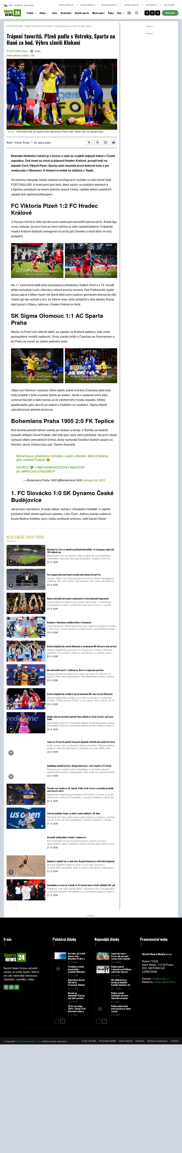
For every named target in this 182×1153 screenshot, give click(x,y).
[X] (157, 12)
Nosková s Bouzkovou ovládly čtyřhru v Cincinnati (69, 622)
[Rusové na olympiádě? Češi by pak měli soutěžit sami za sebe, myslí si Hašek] (60, 995)
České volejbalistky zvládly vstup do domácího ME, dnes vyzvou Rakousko (80, 693)
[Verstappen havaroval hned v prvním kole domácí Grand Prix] (26, 579)
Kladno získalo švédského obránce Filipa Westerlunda (119, 995)
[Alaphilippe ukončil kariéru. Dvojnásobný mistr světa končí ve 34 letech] (26, 770)
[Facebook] (146, 12)
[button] (136, 13)
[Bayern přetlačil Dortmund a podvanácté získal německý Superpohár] (26, 603)
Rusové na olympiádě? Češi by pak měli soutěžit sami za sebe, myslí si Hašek (76, 998)
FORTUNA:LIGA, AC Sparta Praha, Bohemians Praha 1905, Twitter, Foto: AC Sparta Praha (59, 131)
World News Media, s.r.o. (29, 1041)
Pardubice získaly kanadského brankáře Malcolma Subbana (76, 970)
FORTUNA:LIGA (14, 25)
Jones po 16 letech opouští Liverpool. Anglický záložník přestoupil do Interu (81, 741)
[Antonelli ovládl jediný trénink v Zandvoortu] (26, 842)
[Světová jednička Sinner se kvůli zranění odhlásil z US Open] (26, 818)
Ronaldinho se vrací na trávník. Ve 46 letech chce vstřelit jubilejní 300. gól (81, 885)
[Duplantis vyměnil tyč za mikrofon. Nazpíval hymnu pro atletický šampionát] (26, 866)
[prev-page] (9, 907)
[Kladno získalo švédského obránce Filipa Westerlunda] (103, 995)
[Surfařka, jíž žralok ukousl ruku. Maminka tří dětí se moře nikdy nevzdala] (60, 955)
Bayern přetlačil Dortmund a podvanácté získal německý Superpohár (78, 598)
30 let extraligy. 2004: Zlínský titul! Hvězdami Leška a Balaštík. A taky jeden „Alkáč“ (77, 1011)
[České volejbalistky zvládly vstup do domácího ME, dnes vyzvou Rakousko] (26, 698)
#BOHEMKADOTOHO (53, 467)
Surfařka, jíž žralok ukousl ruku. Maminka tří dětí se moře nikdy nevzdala (77, 957)
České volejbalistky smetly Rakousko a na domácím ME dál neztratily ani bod (81, 646)
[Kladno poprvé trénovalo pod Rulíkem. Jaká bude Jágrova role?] (103, 969)
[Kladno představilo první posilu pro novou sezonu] (103, 1009)
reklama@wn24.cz (165, 982)
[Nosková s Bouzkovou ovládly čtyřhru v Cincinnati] (26, 627)
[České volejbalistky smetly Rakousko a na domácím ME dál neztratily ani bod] (26, 651)
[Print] (113, 142)
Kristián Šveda (22, 142)
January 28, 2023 (94, 480)
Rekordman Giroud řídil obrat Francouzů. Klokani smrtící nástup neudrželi (76, 985)
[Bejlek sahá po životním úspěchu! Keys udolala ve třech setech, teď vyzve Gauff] (26, 722)
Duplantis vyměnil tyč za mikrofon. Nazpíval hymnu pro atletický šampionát (81, 861)
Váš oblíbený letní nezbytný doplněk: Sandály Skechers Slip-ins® (121, 983)
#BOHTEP (77, 467)
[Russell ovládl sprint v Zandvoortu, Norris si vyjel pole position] (26, 675)
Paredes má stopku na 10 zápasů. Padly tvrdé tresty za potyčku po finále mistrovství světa (80, 789)
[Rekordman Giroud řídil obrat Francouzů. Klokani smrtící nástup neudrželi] (60, 982)
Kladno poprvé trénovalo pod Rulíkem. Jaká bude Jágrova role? (121, 970)
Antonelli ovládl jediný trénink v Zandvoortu (66, 837)
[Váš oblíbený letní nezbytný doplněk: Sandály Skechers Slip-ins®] (103, 982)
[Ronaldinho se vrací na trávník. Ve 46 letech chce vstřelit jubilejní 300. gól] (26, 890)
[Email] (105, 142)
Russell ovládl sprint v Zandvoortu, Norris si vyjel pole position (75, 670)
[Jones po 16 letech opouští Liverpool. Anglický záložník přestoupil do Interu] (26, 746)
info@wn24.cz (160, 978)
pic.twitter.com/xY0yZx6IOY (35, 471)
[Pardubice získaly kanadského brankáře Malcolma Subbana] (60, 968)
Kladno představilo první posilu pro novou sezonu (121, 1009)
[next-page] (14, 907)
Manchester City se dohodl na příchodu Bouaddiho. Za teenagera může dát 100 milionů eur (80, 550)
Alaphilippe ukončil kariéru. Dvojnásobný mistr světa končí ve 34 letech (79, 765)
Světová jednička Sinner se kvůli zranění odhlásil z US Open (73, 813)
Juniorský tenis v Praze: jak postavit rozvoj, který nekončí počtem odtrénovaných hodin (121, 958)
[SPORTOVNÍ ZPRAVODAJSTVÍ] (10, 13)
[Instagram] (152, 12)
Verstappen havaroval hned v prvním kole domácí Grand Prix (74, 574)
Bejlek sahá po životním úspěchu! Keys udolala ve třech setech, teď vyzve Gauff (80, 718)
